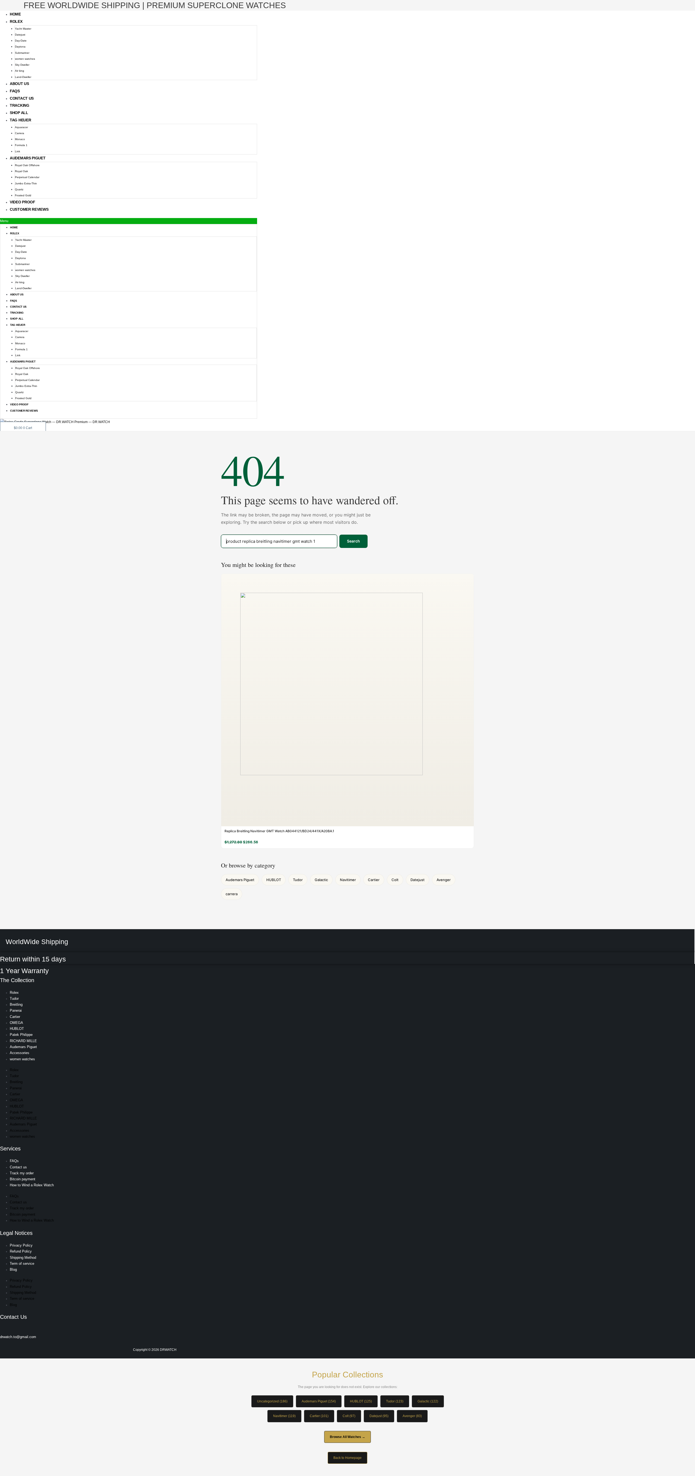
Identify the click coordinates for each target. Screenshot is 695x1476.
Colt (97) (349, 1416)
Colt (395, 880)
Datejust (20, 34)
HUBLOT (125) (361, 1401)
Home (15, 14)
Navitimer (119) (284, 1416)
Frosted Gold (23, 195)
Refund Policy (21, 1251)
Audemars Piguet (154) (319, 1401)
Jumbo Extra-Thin (26, 183)
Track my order (22, 1173)
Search (353, 541)
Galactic (321, 880)
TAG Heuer (20, 120)
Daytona (20, 46)
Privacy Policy (21, 1245)
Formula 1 (21, 145)
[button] (128, 221)
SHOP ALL (19, 113)
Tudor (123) (394, 1401)
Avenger (444, 880)
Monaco (20, 139)
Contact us (22, 98)
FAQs (15, 91)
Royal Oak (21, 171)
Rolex (16, 21)
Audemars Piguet (28, 158)
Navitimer (348, 880)
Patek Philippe (21, 1035)
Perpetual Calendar (27, 177)
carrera (232, 894)
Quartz (19, 189)
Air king (19, 70)
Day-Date (21, 40)
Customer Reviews (29, 209)
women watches (25, 58)
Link (17, 151)
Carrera (19, 133)
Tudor (298, 880)
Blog (13, 1269)
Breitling (16, 1004)
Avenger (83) (412, 1416)
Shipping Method (23, 1258)
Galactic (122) (428, 1401)
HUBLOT (273, 880)
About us (19, 83)
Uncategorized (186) (272, 1401)
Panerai (16, 1010)
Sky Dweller (22, 64)
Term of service (22, 1263)
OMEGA (16, 1023)
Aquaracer (21, 127)
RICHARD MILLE (23, 1041)
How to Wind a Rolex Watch (32, 1185)
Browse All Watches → (347, 1437)
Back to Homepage (347, 1458)
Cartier (374, 880)
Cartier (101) (319, 1416)
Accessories (19, 1053)
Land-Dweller (23, 76)
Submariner (22, 52)
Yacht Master (23, 28)
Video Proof (22, 202)
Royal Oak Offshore (27, 165)
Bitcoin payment (22, 1179)
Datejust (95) (378, 1416)
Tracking (19, 105)
